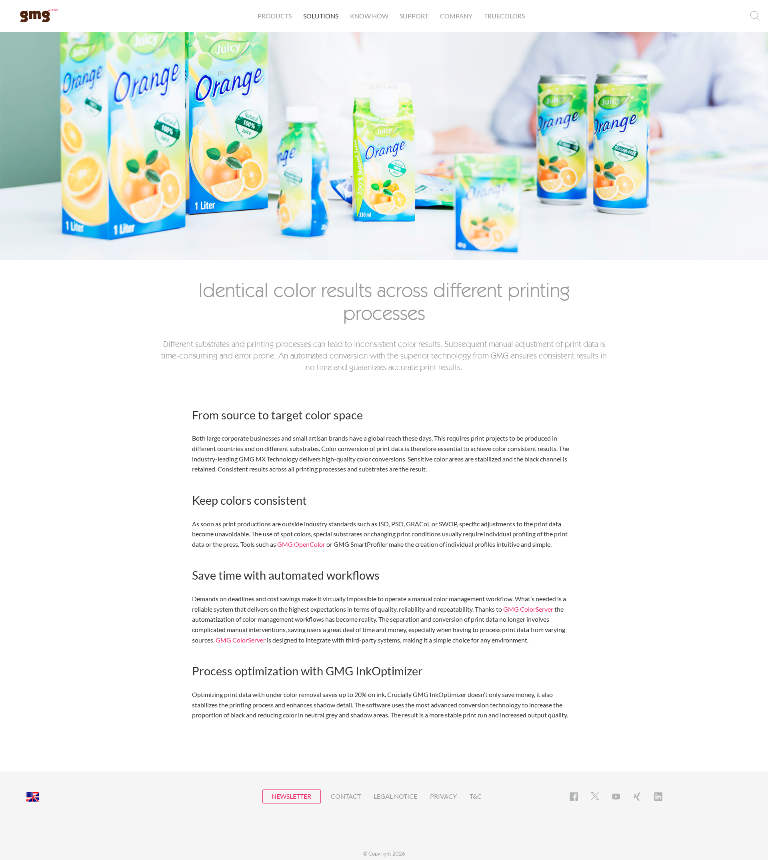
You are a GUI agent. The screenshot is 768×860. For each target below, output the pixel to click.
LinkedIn (658, 796)
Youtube (616, 796)
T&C (476, 796)
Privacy (443, 796)
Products (275, 16)
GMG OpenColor (301, 544)
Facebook (574, 796)
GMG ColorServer (528, 609)
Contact (346, 796)
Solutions (320, 16)
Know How (369, 16)
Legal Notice (395, 796)
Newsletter (291, 796)
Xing (637, 796)
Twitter (595, 796)
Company (456, 16)
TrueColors (504, 16)
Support (414, 16)
